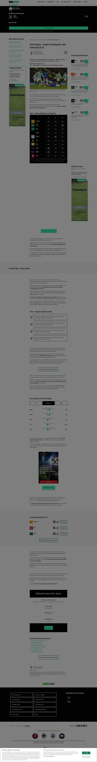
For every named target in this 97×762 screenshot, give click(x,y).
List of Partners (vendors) (48, 756)
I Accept (86, 753)
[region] (48, 755)
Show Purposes (86, 756)
